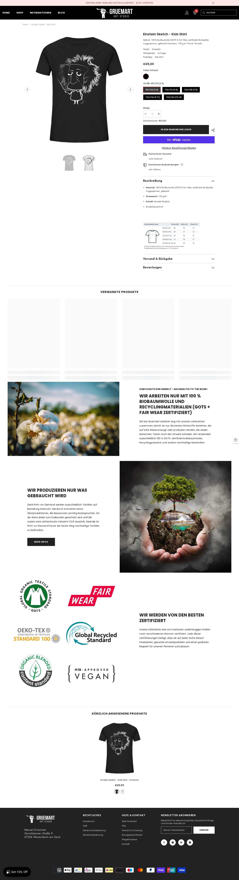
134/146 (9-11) (152, 96)
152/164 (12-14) (174, 96)
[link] (34, 372)
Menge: (146, 107)
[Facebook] (164, 842)
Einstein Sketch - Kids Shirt (119, 780)
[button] (27, 89)
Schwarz (146, 76)
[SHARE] (212, 130)
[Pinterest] (181, 842)
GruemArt (156, 49)
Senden (204, 830)
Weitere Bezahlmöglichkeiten (179, 148)
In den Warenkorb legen (176, 129)
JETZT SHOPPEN (144, 2)
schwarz (116, 791)
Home (25, 24)
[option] (78, 89)
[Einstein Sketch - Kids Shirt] (119, 748)
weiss (122, 791)
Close (213, 3)
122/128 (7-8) (191, 89)
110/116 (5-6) (171, 89)
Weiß (153, 76)
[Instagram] (173, 842)
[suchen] (203, 12)
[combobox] (221, 12)
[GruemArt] (175, 517)
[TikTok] (190, 842)
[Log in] (187, 12)
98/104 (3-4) (152, 89)
